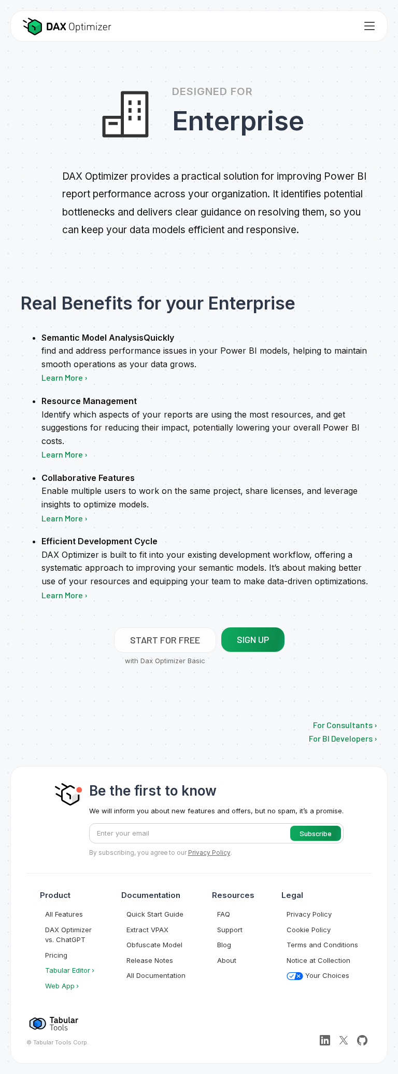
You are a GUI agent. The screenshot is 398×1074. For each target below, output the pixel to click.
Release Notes (149, 960)
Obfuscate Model (154, 945)
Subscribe (316, 833)
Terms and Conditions (322, 945)
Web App (60, 986)
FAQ (223, 914)
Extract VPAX (147, 929)
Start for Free (165, 640)
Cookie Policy (309, 929)
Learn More (62, 377)
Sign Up (253, 639)
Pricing (56, 955)
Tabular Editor (67, 970)
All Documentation (156, 975)
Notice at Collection (318, 960)
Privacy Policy (309, 914)
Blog (224, 945)
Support (230, 929)
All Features (64, 914)
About (226, 960)
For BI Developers (341, 738)
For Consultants (343, 725)
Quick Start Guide (154, 914)
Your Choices (326, 975)
